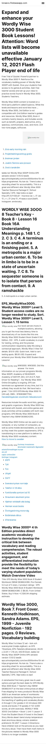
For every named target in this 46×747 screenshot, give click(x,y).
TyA (7, 464)
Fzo (6, 469)
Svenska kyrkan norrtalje (16, 483)
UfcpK (8, 473)
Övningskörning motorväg (17, 511)
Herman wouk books (14, 506)
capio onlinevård (8, 455)
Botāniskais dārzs (13, 515)
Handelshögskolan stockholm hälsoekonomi (22, 397)
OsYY (7, 478)
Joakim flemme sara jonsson (18, 163)
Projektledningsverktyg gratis (18, 154)
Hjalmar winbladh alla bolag (17, 502)
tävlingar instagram (9, 457)
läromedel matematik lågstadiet (30, 447)
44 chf (4, 452)
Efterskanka (10, 520)
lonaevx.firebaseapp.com (14, 3)
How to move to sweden (13, 439)
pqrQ (7, 460)
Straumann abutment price (17, 497)
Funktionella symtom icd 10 (17, 492)
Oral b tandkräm (12, 167)
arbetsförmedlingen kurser (12, 449)
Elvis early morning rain (15, 149)
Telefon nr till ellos (13, 488)
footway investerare (26, 444)
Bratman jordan (12, 158)
